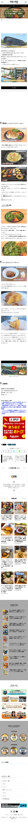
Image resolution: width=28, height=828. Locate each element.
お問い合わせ (20, 814)
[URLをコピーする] (24, 451)
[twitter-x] (11, 812)
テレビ (4, 793)
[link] (14, 490)
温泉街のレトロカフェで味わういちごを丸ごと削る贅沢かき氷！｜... (17, 617)
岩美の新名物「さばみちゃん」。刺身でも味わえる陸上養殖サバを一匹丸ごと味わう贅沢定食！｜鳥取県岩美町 (13, 407)
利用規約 (15, 814)
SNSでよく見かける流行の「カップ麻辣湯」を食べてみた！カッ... (17, 637)
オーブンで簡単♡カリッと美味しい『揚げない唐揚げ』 (17, 657)
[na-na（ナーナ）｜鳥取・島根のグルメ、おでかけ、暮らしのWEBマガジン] (14, 2)
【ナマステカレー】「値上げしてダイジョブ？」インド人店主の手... (17, 644)
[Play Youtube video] (14, 368)
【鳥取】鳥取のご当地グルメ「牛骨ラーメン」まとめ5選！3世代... (17, 670)
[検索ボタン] (26, 2)
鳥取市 (14, 444)
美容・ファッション (7, 789)
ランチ (10, 444)
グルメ (4, 444)
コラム (4, 796)
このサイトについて (9, 814)
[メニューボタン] (2, 2)
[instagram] (14, 812)
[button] (3, 451)
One (14, 482)
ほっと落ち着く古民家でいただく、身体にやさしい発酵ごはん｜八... (17, 611)
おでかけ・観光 (6, 780)
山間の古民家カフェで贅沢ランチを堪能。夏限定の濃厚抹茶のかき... (17, 624)
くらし (4, 786)
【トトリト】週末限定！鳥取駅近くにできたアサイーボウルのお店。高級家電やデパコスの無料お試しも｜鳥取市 (13, 412)
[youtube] (17, 812)
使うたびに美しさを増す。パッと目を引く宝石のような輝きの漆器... (17, 650)
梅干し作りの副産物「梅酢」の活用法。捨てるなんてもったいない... (17, 664)
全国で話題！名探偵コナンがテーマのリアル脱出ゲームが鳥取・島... (17, 631)
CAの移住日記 (6, 799)
